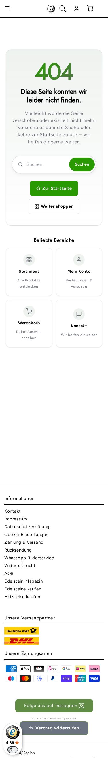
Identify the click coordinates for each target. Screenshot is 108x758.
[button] (7, 8)
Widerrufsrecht (19, 565)
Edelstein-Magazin (23, 581)
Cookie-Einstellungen (26, 534)
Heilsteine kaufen (22, 596)
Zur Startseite (57, 188)
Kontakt (12, 511)
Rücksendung (18, 550)
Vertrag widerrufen (57, 728)
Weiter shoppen (57, 206)
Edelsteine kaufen (22, 589)
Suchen (82, 164)
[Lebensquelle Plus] (51, 8)
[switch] (12, 749)
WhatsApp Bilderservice (29, 557)
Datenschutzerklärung (27, 526)
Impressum (15, 519)
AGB (9, 573)
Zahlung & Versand (23, 542)
